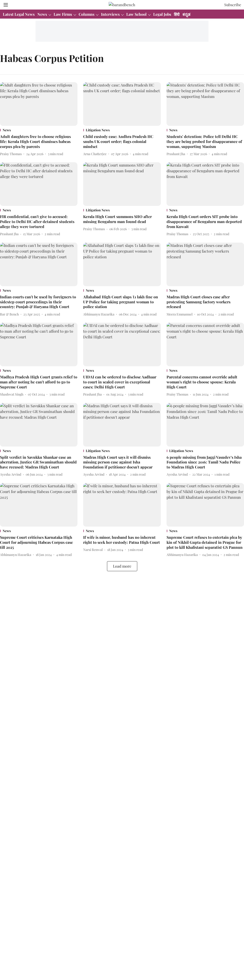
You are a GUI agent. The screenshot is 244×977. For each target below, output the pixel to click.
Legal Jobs (162, 14)
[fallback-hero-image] (38, 104)
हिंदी (177, 14)
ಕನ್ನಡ (186, 14)
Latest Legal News (19, 14)
